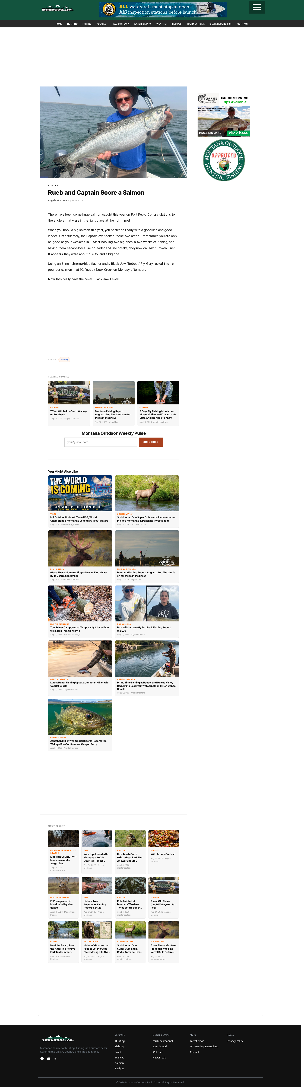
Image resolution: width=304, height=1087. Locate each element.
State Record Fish (221, 24)
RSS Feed (158, 1052)
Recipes (177, 24)
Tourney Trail (196, 24)
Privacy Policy (235, 1041)
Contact (243, 24)
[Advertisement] (150, 57)
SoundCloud (160, 1046)
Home (59, 24)
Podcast (102, 24)
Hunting (72, 24)
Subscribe (150, 442)
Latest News (197, 1041)
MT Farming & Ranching (204, 1046)
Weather (161, 24)
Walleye (119, 1057)
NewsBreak (159, 1057)
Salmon (119, 1063)
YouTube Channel (163, 1041)
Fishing (87, 24)
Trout (118, 1052)
